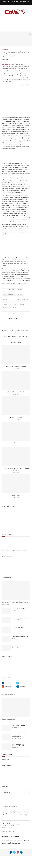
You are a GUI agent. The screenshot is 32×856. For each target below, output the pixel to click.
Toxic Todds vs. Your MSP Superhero (19, 609)
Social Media (13, 304)
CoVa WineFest (21, 3)
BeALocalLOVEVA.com (20, 283)
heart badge (5, 297)
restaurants (25, 299)
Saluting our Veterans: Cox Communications (19, 735)
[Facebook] (11, 852)
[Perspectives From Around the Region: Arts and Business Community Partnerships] (16, 456)
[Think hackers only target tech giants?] (6, 639)
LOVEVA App (23, 297)
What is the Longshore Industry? (20, 618)
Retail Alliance (5, 64)
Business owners (11, 289)
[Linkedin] (21, 852)
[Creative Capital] (16, 431)
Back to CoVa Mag (6, 1)
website (14, 307)
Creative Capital (16, 443)
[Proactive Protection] (6, 648)
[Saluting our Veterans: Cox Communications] (6, 737)
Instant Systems (16, 495)
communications (6, 291)
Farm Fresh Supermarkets (9, 294)
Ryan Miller (5, 56)
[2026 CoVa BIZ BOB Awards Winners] (16, 354)
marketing (5, 299)
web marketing (6, 307)
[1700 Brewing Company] (6, 728)
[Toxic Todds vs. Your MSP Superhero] (6, 611)
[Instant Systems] (16, 483)
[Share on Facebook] (20, 313)
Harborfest (20, 294)
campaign (20, 289)
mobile (11, 299)
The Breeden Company (9, 719)
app (3, 289)
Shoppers (5, 304)
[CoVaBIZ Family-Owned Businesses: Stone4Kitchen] (6, 746)
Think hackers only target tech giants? (20, 637)
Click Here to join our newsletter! (10, 836)
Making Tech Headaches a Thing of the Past (15, 602)
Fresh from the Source (16, 417)
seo (27, 302)
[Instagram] (18, 852)
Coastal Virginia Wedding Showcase (20, 1)
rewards (21, 302)
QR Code (17, 299)
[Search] (27, 34)
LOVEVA (16, 68)
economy (15, 291)
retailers (14, 302)
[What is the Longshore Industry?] (6, 620)
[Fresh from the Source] (16, 405)
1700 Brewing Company (18, 725)
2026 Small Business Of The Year (16, 392)
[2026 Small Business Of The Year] (16, 380)
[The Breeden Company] (16, 707)
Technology (21, 304)
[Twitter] (14, 852)
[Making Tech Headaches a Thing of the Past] (16, 590)
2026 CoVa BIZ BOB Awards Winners (16, 366)
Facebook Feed (5, 759)
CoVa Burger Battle (12, 3)
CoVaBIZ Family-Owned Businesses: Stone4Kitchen (19, 745)
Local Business (14, 297)
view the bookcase (22, 550)
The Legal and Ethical (17, 627)
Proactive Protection (17, 646)
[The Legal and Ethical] (6, 630)
